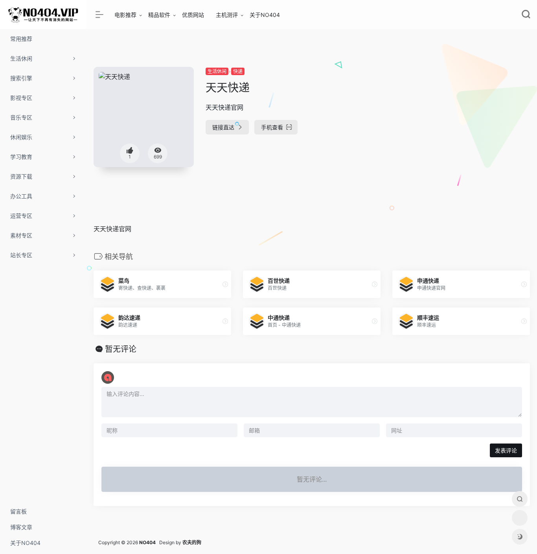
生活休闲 (217, 71)
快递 (238, 71)
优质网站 (193, 14)
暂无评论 (120, 349)
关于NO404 (265, 14)
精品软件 (159, 14)
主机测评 (227, 14)
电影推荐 (125, 14)
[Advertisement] (461, 122)
